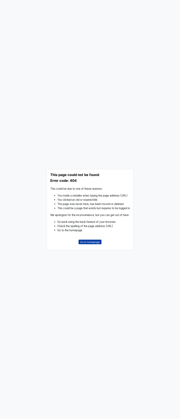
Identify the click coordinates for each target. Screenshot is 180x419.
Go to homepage (90, 241)
